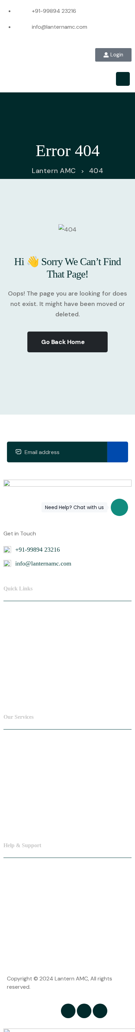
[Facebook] (68, 1011)
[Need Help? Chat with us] (119, 507)
